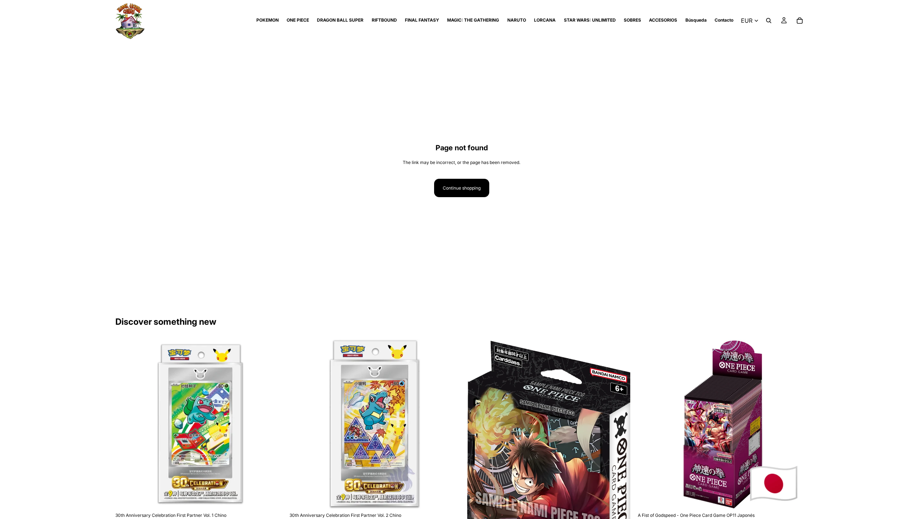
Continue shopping (462, 188)
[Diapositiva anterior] (126, 424)
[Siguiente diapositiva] (274, 424)
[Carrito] (800, 20)
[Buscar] (769, 20)
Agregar (280, 498)
